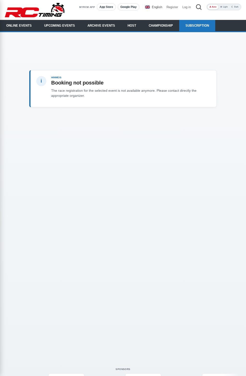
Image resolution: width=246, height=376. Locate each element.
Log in (186, 7)
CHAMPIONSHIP (161, 25)
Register (172, 7)
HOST (132, 25)
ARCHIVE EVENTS (101, 25)
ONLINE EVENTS (19, 25)
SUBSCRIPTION (197, 25)
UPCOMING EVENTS (59, 25)
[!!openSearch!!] (198, 7)
